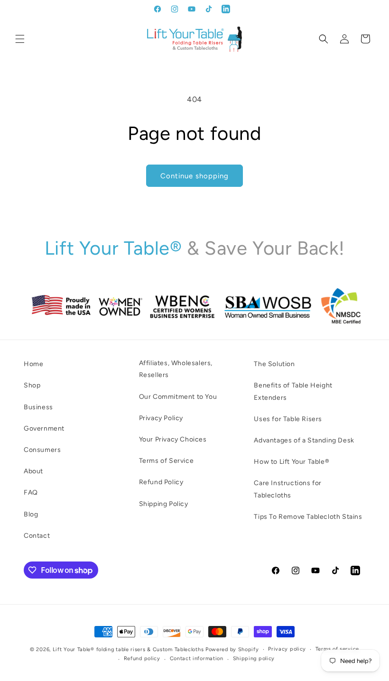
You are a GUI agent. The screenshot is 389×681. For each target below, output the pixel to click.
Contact (37, 536)
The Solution (274, 364)
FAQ (31, 492)
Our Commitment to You (178, 397)
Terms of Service (166, 461)
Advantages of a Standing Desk (304, 440)
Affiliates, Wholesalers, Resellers (176, 369)
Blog (31, 514)
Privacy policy (287, 649)
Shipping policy (254, 658)
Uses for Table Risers (288, 419)
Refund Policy (161, 482)
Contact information (196, 658)
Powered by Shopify (232, 649)
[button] (19, 38)
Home (33, 364)
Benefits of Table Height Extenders (293, 391)
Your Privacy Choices (173, 439)
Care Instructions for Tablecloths (288, 489)
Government (44, 428)
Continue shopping (194, 176)
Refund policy (142, 658)
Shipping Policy (163, 504)
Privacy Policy (161, 418)
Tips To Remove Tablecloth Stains (308, 517)
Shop (32, 385)
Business (38, 407)
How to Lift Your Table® (291, 462)
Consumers (42, 450)
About (33, 471)
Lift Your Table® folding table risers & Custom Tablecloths (128, 649)
